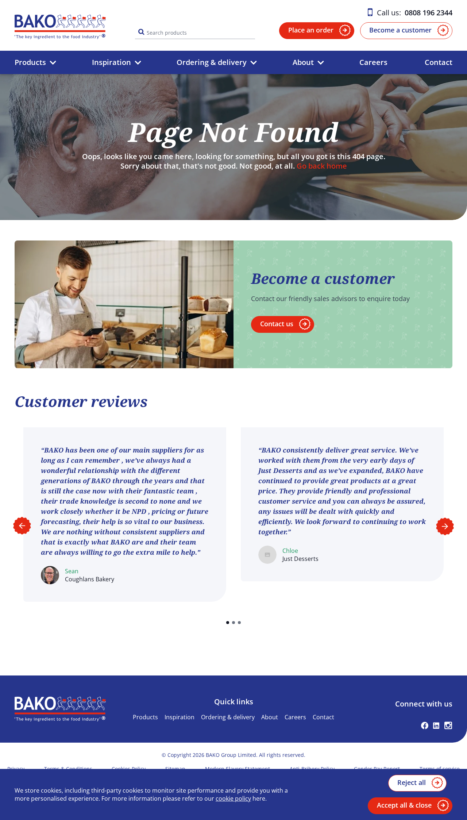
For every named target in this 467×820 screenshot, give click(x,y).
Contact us (276, 323)
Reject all (411, 782)
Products (30, 62)
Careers (373, 62)
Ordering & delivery (212, 62)
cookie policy (233, 798)
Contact (438, 62)
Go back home (322, 166)
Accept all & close (404, 805)
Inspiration (111, 62)
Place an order (310, 30)
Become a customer (400, 30)
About (303, 62)
